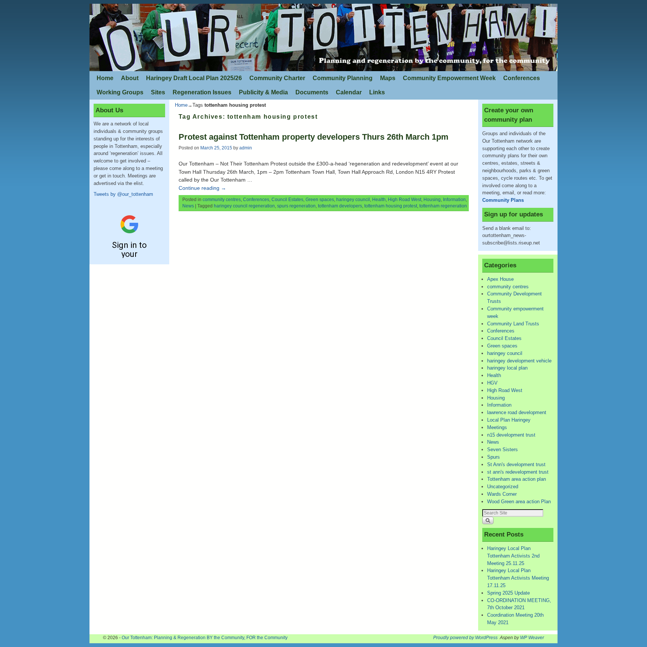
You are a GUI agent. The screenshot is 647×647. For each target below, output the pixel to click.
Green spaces (320, 199)
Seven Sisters (502, 449)
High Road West (404, 199)
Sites (158, 92)
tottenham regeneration (443, 206)
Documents (311, 92)
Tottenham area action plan (516, 479)
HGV (492, 383)
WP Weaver (532, 637)
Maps (387, 78)
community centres (222, 199)
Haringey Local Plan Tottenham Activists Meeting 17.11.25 (518, 578)
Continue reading (202, 188)
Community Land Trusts (513, 323)
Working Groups (120, 92)
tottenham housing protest (390, 206)
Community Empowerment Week (449, 78)
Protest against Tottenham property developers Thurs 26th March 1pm (314, 137)
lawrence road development (516, 412)
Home (105, 78)
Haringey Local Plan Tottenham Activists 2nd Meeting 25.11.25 (513, 556)
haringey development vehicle (519, 361)
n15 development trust (511, 435)
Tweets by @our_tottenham (123, 194)
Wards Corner (502, 494)
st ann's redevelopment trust (518, 472)
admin (245, 148)
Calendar (349, 92)
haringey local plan (507, 368)
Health (379, 199)
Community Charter (277, 78)
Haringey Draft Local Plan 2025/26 (194, 78)
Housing (432, 199)
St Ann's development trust (516, 464)
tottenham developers (340, 206)
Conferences (521, 78)
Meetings (497, 427)
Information (454, 199)
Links (377, 92)
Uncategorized (502, 486)
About (130, 78)
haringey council (353, 199)
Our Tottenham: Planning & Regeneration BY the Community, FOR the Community (205, 637)
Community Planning (343, 78)
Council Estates (287, 199)
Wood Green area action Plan (519, 501)
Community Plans (503, 200)
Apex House (500, 279)
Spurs (493, 457)
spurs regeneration (296, 206)
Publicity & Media (263, 92)
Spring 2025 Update (508, 593)
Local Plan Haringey (509, 420)
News (188, 206)
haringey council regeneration (244, 206)
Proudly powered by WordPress (465, 637)
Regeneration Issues (202, 92)
